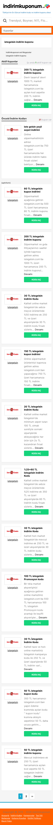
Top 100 (39, 815)
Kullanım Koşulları (19, 818)
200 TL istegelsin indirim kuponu (34, 71)
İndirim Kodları (16, 815)
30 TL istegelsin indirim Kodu (33, 297)
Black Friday (6, 821)
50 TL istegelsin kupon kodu (33, 692)
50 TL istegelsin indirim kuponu (33, 751)
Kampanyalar (29, 815)
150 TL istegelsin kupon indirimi (34, 353)
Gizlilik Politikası (34, 818)
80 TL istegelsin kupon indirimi (33, 190)
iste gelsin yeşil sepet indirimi (33, 128)
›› (32, 796)
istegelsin (13, 81)
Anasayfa (5, 815)
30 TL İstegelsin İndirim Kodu (33, 640)
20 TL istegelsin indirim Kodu (33, 408)
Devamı (38, 99)
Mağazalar (5, 818)
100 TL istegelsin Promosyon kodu (34, 578)
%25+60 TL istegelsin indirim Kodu (34, 472)
